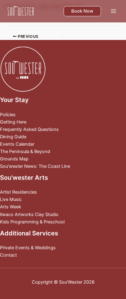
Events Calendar (17, 144)
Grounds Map (14, 159)
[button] (82, 11)
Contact (8, 255)
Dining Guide (13, 137)
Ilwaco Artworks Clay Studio (29, 214)
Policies (8, 114)
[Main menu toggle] (113, 11)
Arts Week (10, 207)
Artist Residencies (18, 192)
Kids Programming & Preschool (32, 222)
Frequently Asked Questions (29, 129)
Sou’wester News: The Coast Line (35, 166)
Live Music (11, 199)
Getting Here (13, 122)
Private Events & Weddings (28, 247)
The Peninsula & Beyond (25, 151)
